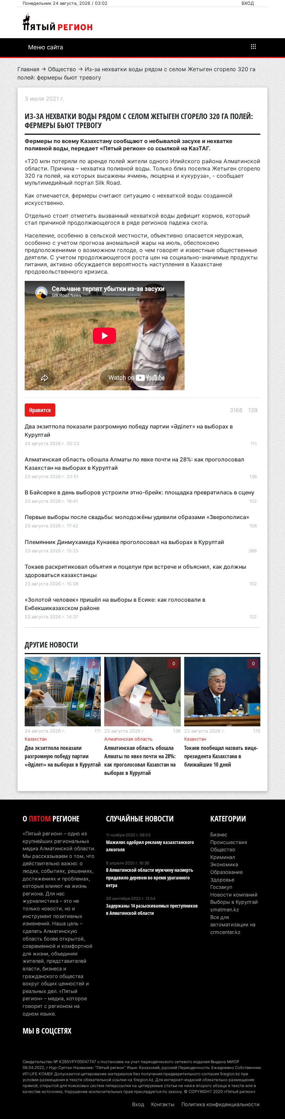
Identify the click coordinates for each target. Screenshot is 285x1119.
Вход (248, 3)
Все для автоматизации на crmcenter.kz (232, 924)
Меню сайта (45, 47)
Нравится (40, 410)
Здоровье (222, 880)
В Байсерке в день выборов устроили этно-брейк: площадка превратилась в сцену (139, 492)
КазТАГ (199, 148)
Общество (62, 69)
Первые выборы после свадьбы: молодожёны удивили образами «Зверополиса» (137, 516)
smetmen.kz (224, 909)
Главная (28, 69)
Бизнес (218, 834)
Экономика (224, 864)
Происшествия (228, 842)
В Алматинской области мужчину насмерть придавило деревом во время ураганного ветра (149, 877)
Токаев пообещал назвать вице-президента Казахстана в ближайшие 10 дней (221, 756)
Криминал (222, 857)
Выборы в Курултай (234, 902)
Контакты (162, 1104)
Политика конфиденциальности (220, 1104)
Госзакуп (221, 887)
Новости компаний (234, 894)
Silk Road (107, 182)
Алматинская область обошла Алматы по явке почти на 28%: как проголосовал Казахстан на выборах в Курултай (140, 760)
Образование (226, 872)
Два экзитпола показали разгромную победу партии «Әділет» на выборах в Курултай (63, 756)
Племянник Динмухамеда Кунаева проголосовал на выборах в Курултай (124, 541)
